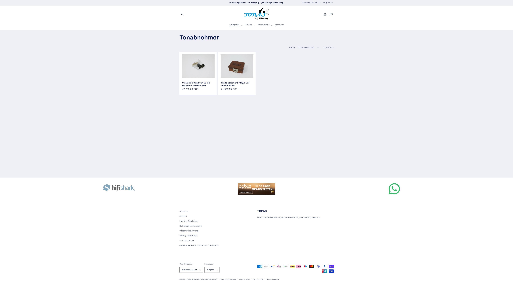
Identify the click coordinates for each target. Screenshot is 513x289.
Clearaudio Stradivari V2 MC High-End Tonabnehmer (196, 84)
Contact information (228, 279)
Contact (183, 216)
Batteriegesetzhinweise (190, 226)
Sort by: (292, 48)
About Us (183, 211)
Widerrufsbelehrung (188, 231)
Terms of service (272, 279)
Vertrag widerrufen (188, 236)
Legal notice (258, 279)
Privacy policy (244, 279)
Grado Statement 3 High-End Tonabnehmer (235, 84)
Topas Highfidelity (193, 279)
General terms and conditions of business (199, 245)
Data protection (187, 241)
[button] (182, 14)
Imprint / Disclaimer (188, 221)
